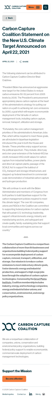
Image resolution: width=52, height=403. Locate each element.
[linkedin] (30, 394)
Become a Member (14, 379)
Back (10, 18)
